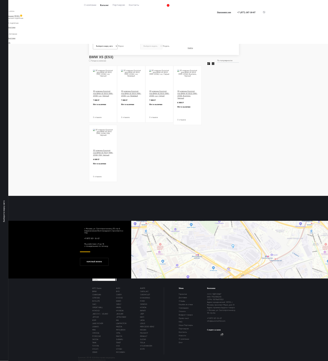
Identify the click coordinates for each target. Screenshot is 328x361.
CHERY (119, 295)
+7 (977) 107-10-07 (246, 12)
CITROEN (96, 298)
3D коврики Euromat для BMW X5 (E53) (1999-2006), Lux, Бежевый (131, 93)
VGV (118, 346)
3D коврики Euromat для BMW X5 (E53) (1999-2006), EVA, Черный (103, 153)
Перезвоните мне (224, 12)
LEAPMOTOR (121, 323)
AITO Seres (96, 288)
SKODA (95, 339)
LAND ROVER (97, 323)
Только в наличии (98, 61)
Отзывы (182, 301)
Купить (98, 116)
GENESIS (143, 304)
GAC (94, 304)
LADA (142, 320)
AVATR (142, 288)
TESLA (142, 343)
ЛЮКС (17, 16)
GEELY (118, 304)
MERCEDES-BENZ (147, 327)
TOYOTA (95, 346)
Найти (190, 48)
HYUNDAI (120, 311)
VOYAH (119, 349)
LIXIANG (95, 327)
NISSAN (143, 330)
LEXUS (142, 323)
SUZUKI (143, 339)
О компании (90, 5)
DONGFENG (145, 298)
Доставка (183, 298)
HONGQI (96, 311)
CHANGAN (96, 295)
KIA (117, 320)
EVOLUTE (96, 301)
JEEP (142, 314)
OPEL (118, 333)
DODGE (119, 298)
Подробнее (110, 114)
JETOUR (95, 317)
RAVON (119, 336)
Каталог (104, 5)
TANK (94, 343)
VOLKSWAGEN (146, 346)
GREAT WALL (97, 307)
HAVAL (118, 307)
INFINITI (143, 311)
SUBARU (119, 339)
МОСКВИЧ (120, 352)
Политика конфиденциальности (92, 360)
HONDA (143, 307)
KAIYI (142, 317)
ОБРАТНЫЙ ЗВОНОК (94, 262)
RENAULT (143, 336)
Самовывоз (183, 308)
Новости (182, 336)
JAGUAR (119, 314)
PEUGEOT (144, 333)
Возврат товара (186, 315)
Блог (181, 342)
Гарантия (183, 294)
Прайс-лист (184, 318)
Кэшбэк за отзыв (186, 304)
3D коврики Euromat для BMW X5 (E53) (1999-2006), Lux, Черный (103, 93)
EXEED (118, 301)
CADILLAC (144, 291)
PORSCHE (96, 336)
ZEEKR (94, 352)
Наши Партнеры (186, 325)
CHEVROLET (145, 295)
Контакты (134, 5)
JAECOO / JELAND (100, 314)
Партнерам (118, 5)
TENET (118, 343)
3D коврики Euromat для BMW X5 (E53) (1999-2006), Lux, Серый (159, 93)
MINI (94, 330)
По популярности (224, 61)
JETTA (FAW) (121, 317)
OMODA (95, 333)
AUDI (118, 288)
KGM (94, 320)
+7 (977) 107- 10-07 (92, 238)
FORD (142, 301)
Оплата (182, 311)
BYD (118, 291)
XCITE (142, 349)
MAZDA (119, 327)
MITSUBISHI (120, 330)
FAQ (180, 322)
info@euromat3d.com (216, 321)
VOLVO (95, 349)
